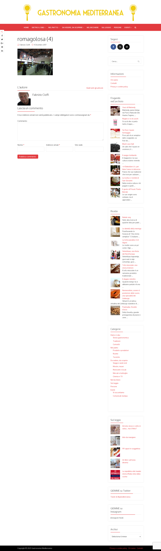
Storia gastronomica (121, 338)
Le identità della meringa (131, 229)
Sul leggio (106, 27)
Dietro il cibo (38, 27)
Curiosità (116, 344)
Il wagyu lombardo (129, 155)
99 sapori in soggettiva (131, 449)
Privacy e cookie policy (119, 87)
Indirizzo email (53, 145)
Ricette (115, 354)
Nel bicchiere (93, 27)
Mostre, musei (118, 366)
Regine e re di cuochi (130, 119)
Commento (22, 121)
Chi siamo (114, 80)
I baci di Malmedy (128, 107)
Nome (20, 145)
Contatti (114, 83)
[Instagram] (127, 47)
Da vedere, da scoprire (72, 27)
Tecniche (116, 357)
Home (26, 27)
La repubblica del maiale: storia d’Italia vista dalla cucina (131, 474)
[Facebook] (113, 47)
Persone (117, 27)
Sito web (79, 145)
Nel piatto (53, 27)
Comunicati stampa (120, 396)
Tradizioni (116, 341)
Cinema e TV (117, 376)
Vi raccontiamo (118, 392)
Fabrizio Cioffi (25, 45)
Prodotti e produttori (121, 350)
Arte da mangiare (129, 437)
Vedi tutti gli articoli (94, 88)
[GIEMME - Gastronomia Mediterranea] (80, 12)
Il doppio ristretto (129, 279)
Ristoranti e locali (119, 370)
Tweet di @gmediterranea (120, 497)
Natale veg (126, 217)
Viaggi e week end (120, 363)
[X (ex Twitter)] (120, 47)
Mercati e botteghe (120, 373)
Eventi (127, 27)
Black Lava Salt (128, 144)
